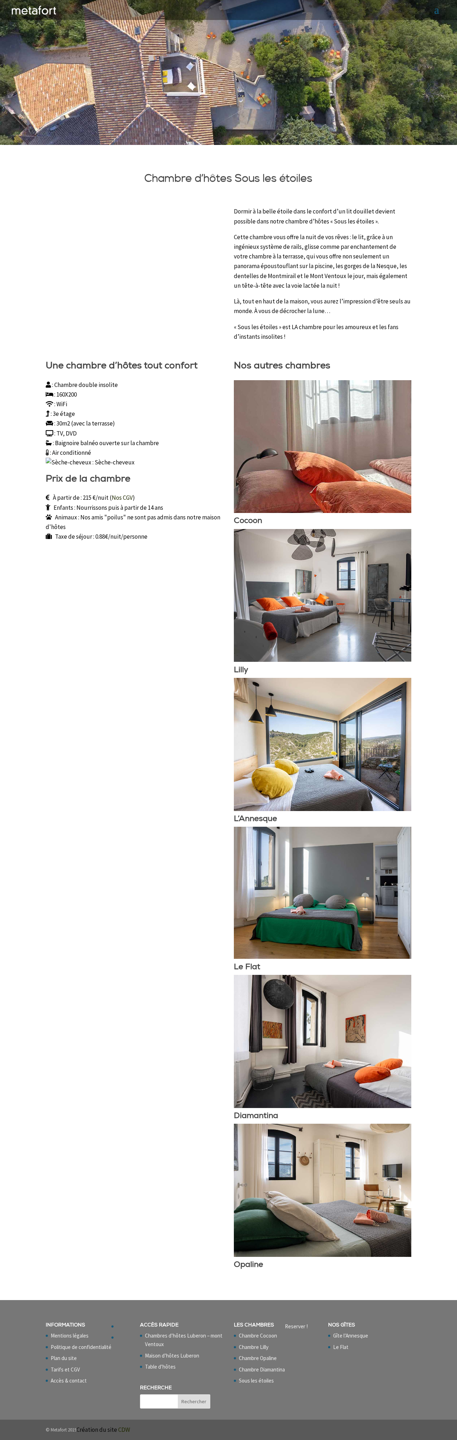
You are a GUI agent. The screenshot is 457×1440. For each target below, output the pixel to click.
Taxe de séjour (73, 536)
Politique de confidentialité (81, 1347)
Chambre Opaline (258, 1358)
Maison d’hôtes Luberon (172, 1355)
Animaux (66, 517)
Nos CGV (122, 498)
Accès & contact (69, 1380)
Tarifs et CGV (65, 1369)
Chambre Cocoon (258, 1335)
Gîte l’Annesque (350, 1335)
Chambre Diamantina (262, 1369)
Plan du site (64, 1358)
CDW (124, 1430)
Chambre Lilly (253, 1347)
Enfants (63, 508)
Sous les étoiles (256, 1380)
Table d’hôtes (160, 1366)
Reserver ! (296, 1326)
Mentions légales (70, 1335)
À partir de (66, 498)
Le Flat (340, 1347)
